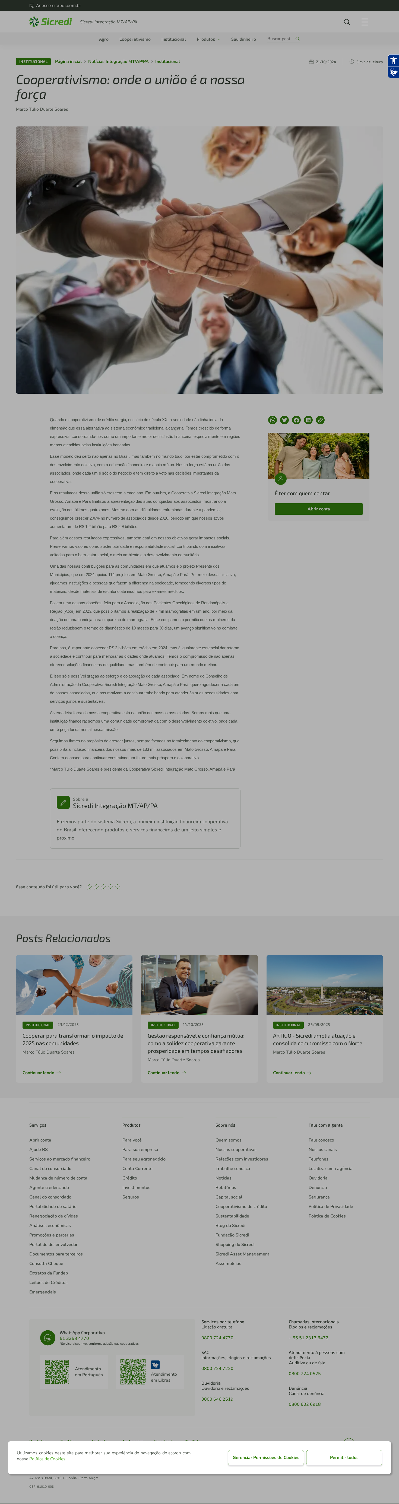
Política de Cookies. (47, 1459)
